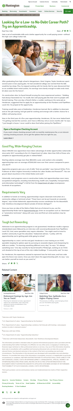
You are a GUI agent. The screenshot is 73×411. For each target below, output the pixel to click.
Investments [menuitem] (23, 11)
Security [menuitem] (59, 11)
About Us (5, 380)
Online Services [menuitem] (49, 11)
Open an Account (32, 1)
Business (52, 6)
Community (55, 1)
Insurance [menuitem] (32, 11)
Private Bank (39, 6)
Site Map (33, 380)
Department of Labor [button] (46, 183)
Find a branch (63, 1)
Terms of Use (20, 383)
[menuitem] (5, 15)
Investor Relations (16, 380)
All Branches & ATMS (43, 383)
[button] (62, 31)
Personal (27, 6)
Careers (25, 380)
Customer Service (44, 1)
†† (51, 203)
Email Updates (30, 383)
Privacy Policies (43, 380)
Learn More (8, 138)
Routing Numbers (7, 386)
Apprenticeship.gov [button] (31, 211)
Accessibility (56, 383)
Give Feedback (21, 386)
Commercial (65, 6)
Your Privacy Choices (56, 380)
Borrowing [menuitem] (13, 11)
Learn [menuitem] (40, 11)
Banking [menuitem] (4, 11)
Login (69, 11)
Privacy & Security (8, 383)
